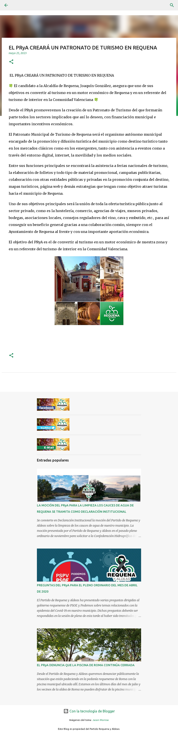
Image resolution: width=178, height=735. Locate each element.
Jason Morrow (100, 720)
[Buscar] (172, 5)
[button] (11, 62)
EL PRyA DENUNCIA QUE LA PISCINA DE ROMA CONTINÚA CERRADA (86, 665)
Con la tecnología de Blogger (92, 711)
